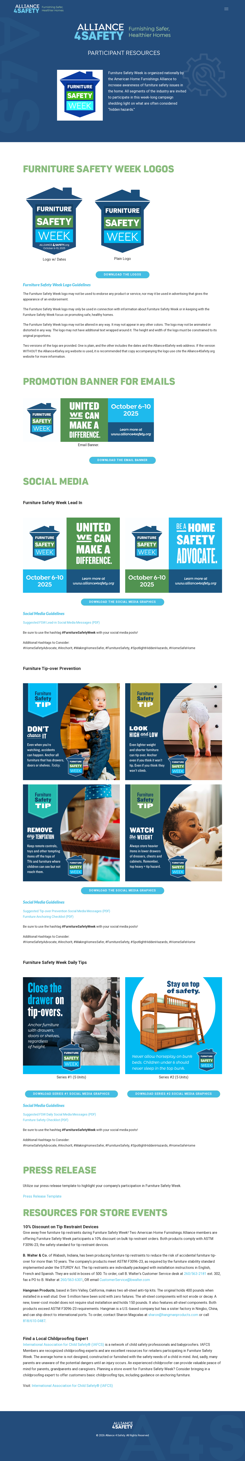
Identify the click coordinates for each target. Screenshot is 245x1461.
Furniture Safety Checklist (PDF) (45, 1120)
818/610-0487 (34, 1321)
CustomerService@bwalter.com (125, 1280)
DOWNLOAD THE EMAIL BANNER (122, 460)
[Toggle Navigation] (226, 8)
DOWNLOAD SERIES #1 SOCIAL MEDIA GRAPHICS (71, 1093)
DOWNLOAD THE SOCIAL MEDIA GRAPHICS (122, 602)
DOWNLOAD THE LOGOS (122, 274)
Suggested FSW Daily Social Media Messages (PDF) (59, 1114)
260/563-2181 (195, 1273)
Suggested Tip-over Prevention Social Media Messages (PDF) (66, 911)
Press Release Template (42, 1196)
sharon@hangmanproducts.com (173, 1315)
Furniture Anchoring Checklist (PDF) (48, 916)
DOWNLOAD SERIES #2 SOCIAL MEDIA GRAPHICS (173, 1093)
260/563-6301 (71, 1280)
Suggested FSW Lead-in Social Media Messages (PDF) (61, 622)
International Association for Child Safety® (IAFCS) (63, 1344)
